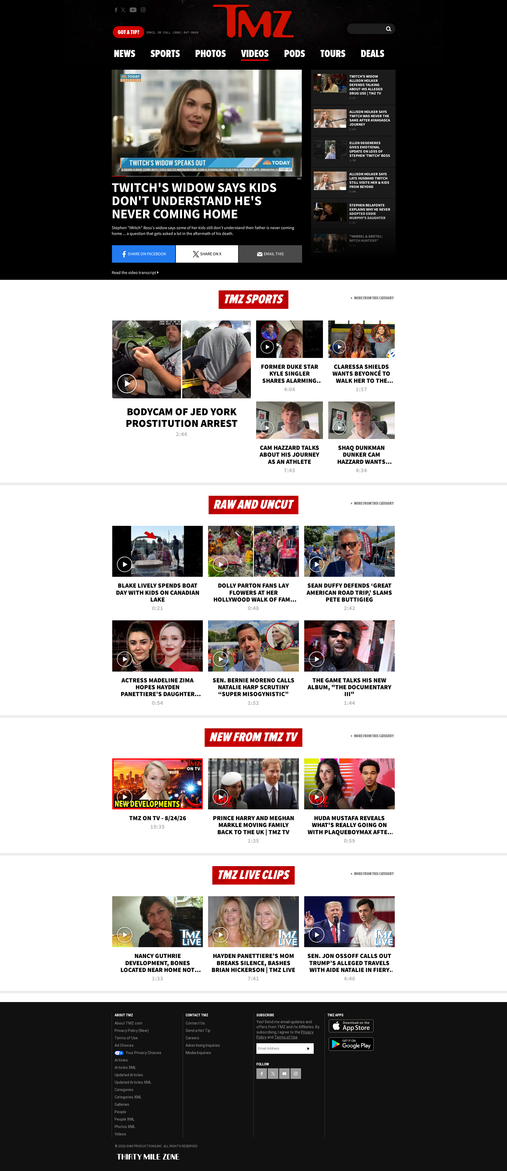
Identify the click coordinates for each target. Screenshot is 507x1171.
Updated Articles (129, 1075)
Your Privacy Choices (143, 1053)
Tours (332, 54)
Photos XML (125, 1127)
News (124, 54)
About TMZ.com (128, 1023)
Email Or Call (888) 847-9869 (172, 33)
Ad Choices (124, 1045)
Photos (210, 54)
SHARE (210, 253)
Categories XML (128, 1097)
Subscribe (308, 1048)
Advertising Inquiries (203, 1045)
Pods (294, 54)
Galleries (122, 1104)
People (120, 1112)
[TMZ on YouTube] (284, 1073)
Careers (192, 1038)
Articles (121, 1060)
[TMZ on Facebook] (116, 9)
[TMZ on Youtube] (133, 9)
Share (147, 253)
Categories (124, 1090)
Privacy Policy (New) (132, 1030)
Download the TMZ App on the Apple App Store (351, 1026)
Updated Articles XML (133, 1082)
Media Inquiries (198, 1053)
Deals (372, 54)
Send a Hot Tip (198, 1030)
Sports (165, 54)
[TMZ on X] (124, 9)
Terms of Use (126, 1038)
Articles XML (125, 1067)
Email (273, 253)
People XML (124, 1119)
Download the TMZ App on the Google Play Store (351, 1044)
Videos (255, 54)
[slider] (207, 176)
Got (128, 32)
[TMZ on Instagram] (143, 9)
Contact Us (195, 1023)
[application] (207, 123)
